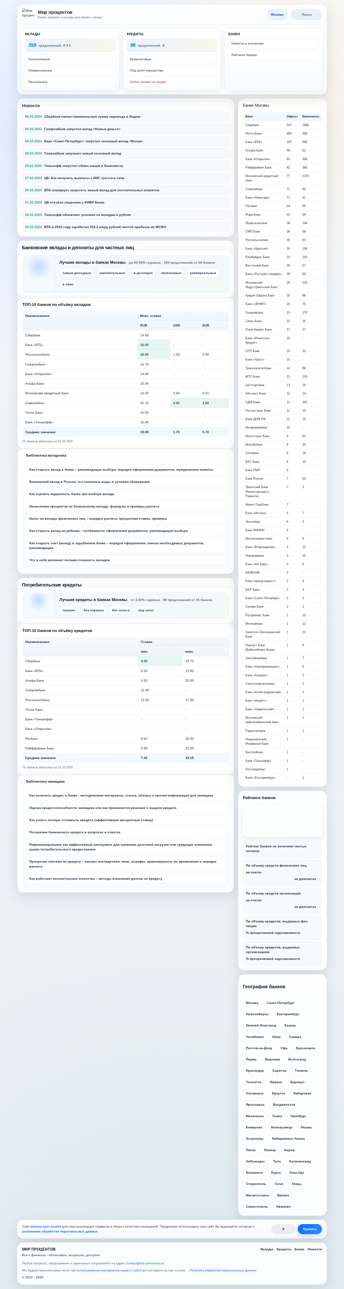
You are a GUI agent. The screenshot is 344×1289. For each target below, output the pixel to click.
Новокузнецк (281, 1127)
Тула (277, 1161)
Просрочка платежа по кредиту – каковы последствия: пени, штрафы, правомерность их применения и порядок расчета (122, 864)
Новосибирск (257, 1014)
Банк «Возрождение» (260, 547)
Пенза (251, 1150)
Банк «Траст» (254, 359)
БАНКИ (234, 34)
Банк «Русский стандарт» (263, 274)
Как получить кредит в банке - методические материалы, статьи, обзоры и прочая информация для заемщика (121, 795)
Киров (289, 1150)
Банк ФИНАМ (254, 530)
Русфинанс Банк (257, 615)
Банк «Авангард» (257, 197)
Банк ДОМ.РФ (255, 419)
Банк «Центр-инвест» (260, 581)
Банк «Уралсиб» (256, 248)
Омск (276, 1037)
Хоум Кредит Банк (258, 329)
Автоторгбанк (254, 385)
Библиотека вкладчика (46, 455)
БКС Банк (252, 461)
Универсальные (40, 70)
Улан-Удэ (296, 1172)
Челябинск (255, 1037)
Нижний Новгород (261, 1025)
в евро (68, 284)
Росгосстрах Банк (258, 410)
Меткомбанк (254, 623)
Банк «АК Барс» (256, 564)
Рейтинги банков (244, 55)
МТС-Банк (252, 376)
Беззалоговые (140, 59)
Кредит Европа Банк (259, 295)
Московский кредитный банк (47, 393)
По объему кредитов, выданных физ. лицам (277, 923)
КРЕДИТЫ (135, 34)
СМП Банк (252, 231)
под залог (146, 610)
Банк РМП (252, 470)
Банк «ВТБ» (34, 345)
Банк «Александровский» (263, 692)
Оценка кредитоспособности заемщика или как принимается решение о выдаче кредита (102, 808)
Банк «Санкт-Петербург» (262, 598)
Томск (277, 1116)
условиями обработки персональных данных (60, 1231)
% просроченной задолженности (273, 933)
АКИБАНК (252, 572)
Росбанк (31, 738)
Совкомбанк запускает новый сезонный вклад (82, 153)
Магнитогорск (257, 1195)
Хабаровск (302, 1093)
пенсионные (171, 273)
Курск (276, 1172)
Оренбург (298, 1116)
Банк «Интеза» (255, 513)
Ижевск (276, 1082)
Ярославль (255, 1104)
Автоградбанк (255, 769)
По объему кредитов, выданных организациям (273, 949)
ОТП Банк (252, 351)
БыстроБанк (254, 752)
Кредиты (284, 1249)
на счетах (254, 872)
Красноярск (305, 1048)
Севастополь (257, 1206)
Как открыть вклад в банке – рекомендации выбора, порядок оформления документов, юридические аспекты (121, 469)
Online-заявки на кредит (148, 82)
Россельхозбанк (37, 354)
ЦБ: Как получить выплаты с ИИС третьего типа (84, 178)
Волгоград (297, 1059)
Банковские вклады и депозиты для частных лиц (78, 247)
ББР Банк (252, 589)
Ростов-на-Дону (259, 1048)
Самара (295, 1037)
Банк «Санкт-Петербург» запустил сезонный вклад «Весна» (93, 141)
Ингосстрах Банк (257, 436)
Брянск (283, 1195)
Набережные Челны (288, 1138)
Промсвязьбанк (256, 223)
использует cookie (45, 1226)
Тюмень (301, 1070)
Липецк (270, 1150)
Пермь (251, 1059)
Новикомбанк (254, 555)
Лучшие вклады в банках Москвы (92, 262)
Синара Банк (254, 606)
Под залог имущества (146, 70)
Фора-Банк (252, 214)
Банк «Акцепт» (255, 700)
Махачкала (255, 1116)
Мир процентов (55, 12)
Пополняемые (39, 59)
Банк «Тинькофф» (39, 422)
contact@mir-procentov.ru (145, 1263)
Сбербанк (32, 335)
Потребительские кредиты (52, 584)
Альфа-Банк (34, 383)
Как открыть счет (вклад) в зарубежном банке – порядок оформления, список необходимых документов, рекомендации (116, 545)
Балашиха (254, 1172)
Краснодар (255, 1070)
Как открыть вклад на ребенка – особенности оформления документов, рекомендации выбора (108, 531)
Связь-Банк (253, 321)
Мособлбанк (254, 444)
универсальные (203, 273)
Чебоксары (255, 1161)
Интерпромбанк (256, 427)
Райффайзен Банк (39, 748)
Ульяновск (254, 1093)
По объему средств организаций (273, 893)
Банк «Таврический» (259, 709)
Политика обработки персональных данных (223, 1270)
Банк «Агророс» (256, 675)
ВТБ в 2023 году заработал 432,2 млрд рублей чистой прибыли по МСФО (105, 227)
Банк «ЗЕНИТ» (255, 304)
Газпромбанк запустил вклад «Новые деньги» (82, 129)
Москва (252, 1003)
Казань (290, 1025)
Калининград (300, 1161)
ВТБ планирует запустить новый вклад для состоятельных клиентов (101, 190)
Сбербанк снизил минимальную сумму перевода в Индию (92, 116)
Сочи (279, 1184)
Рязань (306, 1127)
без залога (121, 610)
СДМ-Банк (252, 402)
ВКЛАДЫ (32, 34)
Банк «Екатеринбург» (260, 777)
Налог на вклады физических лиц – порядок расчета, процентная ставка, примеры (98, 518)
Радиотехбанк (255, 731)
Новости (31, 105)
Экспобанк (252, 521)
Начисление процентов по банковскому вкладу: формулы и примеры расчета (94, 506)
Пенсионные (38, 82)
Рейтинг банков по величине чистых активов (276, 848)
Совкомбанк (34, 403)
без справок (94, 610)
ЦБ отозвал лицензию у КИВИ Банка (74, 202)
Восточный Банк (257, 265)
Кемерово (254, 1127)
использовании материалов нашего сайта (109, 1270)
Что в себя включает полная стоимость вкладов (69, 560)
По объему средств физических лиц (276, 865)
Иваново (283, 1206)
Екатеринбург (288, 1014)
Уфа (284, 1048)
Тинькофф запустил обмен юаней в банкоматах (83, 166)
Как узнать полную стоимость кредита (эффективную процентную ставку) (91, 820)
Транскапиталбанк (258, 368)
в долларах (143, 273)
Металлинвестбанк (258, 538)
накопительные (112, 273)
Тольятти (253, 1082)
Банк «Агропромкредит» (262, 666)
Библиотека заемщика (45, 781)
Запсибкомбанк (256, 658)
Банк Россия (254, 478)
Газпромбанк (35, 364)
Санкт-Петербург (281, 1003)
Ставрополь (256, 1184)
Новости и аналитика (247, 43)
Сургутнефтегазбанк (259, 683)
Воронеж (272, 1059)
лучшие (68, 610)
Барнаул (297, 1082)
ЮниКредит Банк (257, 257)
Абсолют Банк (255, 393)
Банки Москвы (256, 105)
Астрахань (254, 1138)
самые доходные (76, 273)
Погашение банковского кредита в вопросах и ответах (75, 832)
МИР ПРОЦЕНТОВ (39, 1249)
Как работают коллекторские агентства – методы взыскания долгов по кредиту (95, 878)
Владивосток (284, 1104)
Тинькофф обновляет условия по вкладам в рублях (87, 215)
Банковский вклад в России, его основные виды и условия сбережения (89, 482)
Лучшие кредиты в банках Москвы (93, 600)
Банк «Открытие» (38, 374)
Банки (299, 1249)
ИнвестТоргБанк (256, 504)
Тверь (297, 1184)
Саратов (279, 1070)
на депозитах (305, 879)
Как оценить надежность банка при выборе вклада (71, 494)
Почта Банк (34, 412)
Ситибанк (252, 453)
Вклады (266, 1249)
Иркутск (278, 1093)
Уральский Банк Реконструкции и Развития (257, 491)
